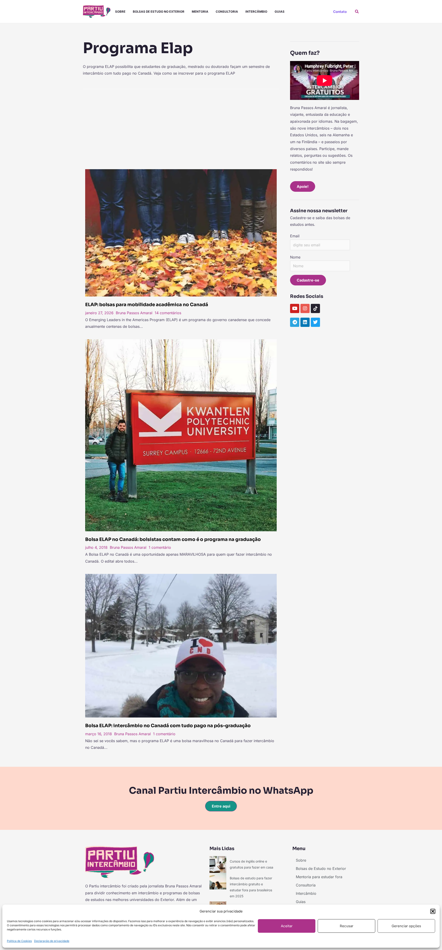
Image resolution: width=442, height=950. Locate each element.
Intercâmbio (256, 11)
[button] (432, 911)
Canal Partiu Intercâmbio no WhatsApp (221, 790)
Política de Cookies (19, 941)
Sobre (120, 11)
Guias (280, 11)
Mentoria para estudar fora (319, 876)
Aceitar (287, 926)
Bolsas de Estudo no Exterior (158, 11)
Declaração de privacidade (51, 941)
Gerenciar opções (406, 926)
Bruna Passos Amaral (134, 313)
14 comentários (168, 313)
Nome (295, 257)
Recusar (346, 926)
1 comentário (160, 547)
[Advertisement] (181, 128)
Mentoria (200, 11)
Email (295, 236)
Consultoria (227, 11)
